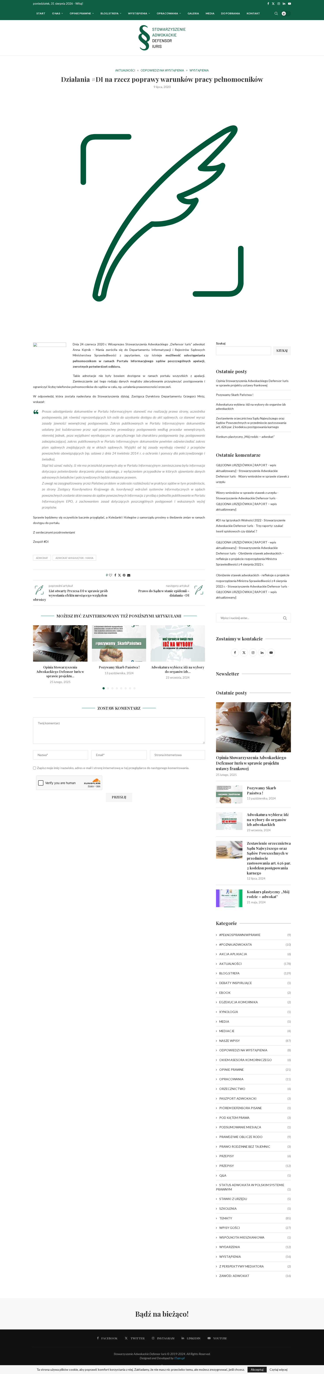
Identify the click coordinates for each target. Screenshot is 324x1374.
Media (210, 13)
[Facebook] (268, 3)
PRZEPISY (255, 1156)
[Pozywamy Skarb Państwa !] (119, 643)
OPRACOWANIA (167, 13)
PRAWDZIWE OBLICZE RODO (255, 1137)
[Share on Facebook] (115, 575)
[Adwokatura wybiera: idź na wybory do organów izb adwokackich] (178, 643)
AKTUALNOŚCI (255, 964)
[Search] (276, 13)
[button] (39, 657)
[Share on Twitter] (119, 575)
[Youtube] (289, 3)
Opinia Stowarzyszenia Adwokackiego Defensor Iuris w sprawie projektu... (60, 671)
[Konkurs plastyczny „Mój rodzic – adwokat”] (229, 898)
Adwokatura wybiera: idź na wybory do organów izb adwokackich (268, 819)
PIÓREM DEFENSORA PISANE (255, 1108)
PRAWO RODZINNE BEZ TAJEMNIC (255, 1146)
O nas (56, 13)
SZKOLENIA (255, 1208)
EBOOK (255, 992)
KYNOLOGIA (255, 1012)
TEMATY (255, 1218)
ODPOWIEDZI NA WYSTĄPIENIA (255, 1050)
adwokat (42, 557)
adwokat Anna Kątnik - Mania (74, 557)
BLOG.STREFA (255, 973)
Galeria (193, 13)
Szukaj (220, 343)
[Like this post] (110, 575)
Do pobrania (230, 13)
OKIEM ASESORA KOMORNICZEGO (255, 1060)
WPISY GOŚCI (255, 1228)
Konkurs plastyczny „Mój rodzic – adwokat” (245, 436)
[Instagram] (278, 3)
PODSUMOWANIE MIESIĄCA (255, 1127)
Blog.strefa (110, 13)
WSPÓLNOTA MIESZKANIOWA (255, 1237)
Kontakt (253, 13)
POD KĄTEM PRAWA (255, 1117)
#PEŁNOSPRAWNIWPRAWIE (255, 935)
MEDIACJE (255, 1031)
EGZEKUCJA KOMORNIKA (255, 1002)
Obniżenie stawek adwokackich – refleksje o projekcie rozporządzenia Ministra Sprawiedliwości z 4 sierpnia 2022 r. (250, 558)
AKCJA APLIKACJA (255, 954)
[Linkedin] (284, 3)
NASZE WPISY (255, 1041)
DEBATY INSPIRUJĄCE (255, 983)
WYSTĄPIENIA (137, 13)
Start (40, 13)
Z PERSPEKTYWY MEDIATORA (255, 1266)
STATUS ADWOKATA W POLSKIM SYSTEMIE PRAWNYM (253, 1187)
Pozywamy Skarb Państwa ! (119, 667)
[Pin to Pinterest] (124, 575)
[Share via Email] (128, 575)
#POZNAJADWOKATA (255, 944)
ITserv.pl (179, 1358)
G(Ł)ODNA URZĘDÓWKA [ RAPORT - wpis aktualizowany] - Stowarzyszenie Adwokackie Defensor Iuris (247, 470)
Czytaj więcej (278, 1369)
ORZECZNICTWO (255, 1089)
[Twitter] (273, 3)
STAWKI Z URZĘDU (255, 1199)
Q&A (255, 1175)
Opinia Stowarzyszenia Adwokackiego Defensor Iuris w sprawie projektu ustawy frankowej (251, 763)
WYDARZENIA (255, 1247)
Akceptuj (257, 1369)
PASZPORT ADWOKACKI (255, 1098)
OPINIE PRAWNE (80, 13)
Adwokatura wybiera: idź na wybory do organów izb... (177, 669)
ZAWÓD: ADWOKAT (255, 1276)
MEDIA (255, 1021)
